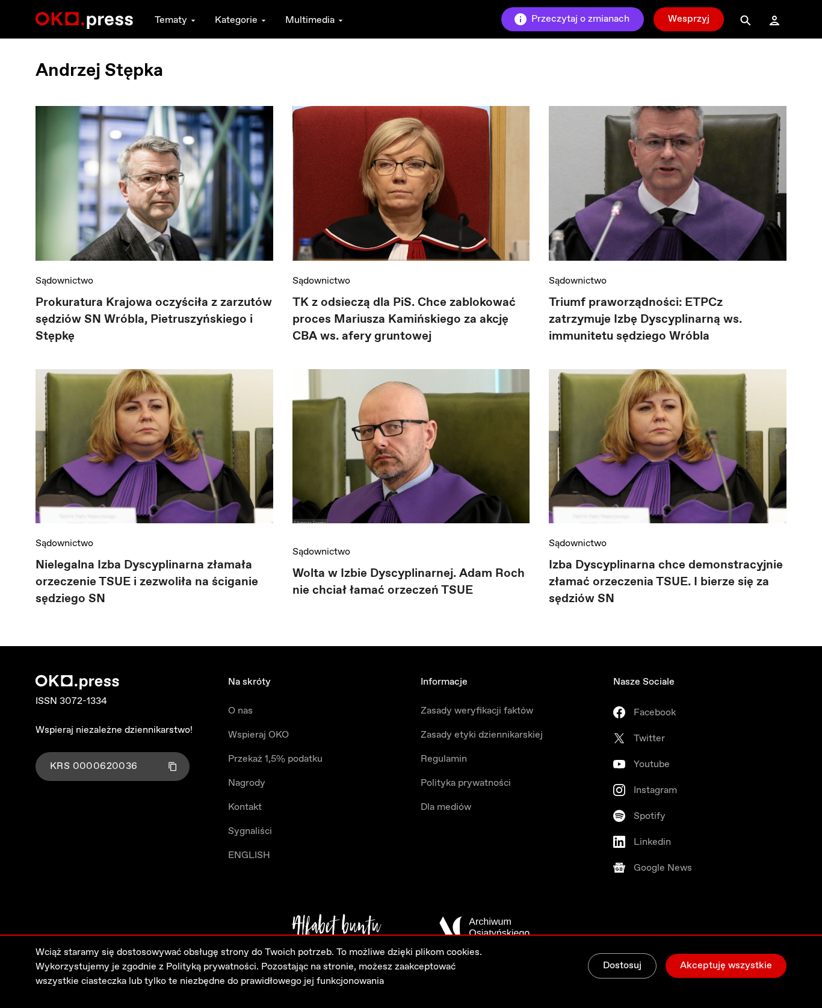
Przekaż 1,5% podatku (275, 759)
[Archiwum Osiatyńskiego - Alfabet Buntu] (337, 927)
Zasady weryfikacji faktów (477, 711)
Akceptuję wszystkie (726, 965)
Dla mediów (446, 807)
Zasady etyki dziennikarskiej (482, 735)
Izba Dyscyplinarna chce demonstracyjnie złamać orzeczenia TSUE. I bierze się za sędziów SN (666, 582)
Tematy (171, 20)
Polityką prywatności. (212, 966)
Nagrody (246, 783)
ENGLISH (249, 855)
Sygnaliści (250, 831)
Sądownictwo (64, 281)
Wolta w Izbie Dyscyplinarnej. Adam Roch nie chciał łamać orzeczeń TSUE (408, 582)
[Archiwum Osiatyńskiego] (484, 927)
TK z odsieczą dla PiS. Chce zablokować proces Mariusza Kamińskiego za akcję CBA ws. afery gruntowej (404, 319)
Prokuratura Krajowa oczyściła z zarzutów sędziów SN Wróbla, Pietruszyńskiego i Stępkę (154, 319)
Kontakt (245, 807)
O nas (240, 711)
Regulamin (444, 759)
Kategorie (236, 20)
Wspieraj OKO (258, 735)
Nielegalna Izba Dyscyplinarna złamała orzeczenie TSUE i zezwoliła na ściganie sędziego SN (147, 582)
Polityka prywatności (466, 783)
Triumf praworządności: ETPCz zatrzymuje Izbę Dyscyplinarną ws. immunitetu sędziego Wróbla (645, 319)
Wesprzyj (688, 19)
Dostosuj (622, 965)
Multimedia (310, 20)
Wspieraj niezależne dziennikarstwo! (114, 730)
